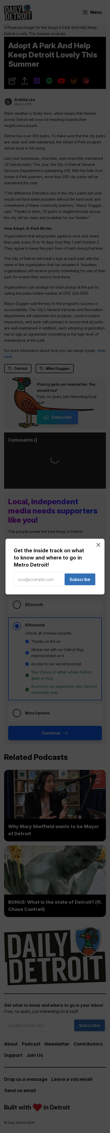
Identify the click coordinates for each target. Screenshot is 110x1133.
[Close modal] (98, 545)
